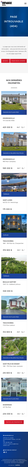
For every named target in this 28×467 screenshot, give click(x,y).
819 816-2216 (9, 442)
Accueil (5, 60)
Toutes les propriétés (14, 422)
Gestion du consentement (17, 462)
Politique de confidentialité (11, 461)
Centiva (17, 465)
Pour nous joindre (18, 60)
